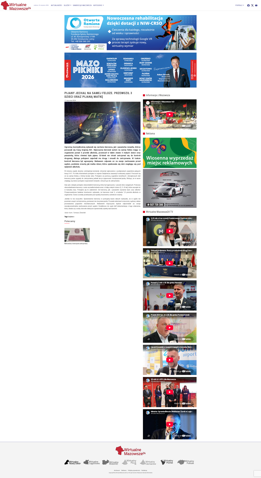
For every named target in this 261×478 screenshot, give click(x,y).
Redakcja (144, 470)
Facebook (248, 5)
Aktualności (56, 5)
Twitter (252, 5)
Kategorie (97, 5)
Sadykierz (71, 217)
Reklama (123, 470)
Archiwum (117, 470)
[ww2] (170, 153)
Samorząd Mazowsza (82, 5)
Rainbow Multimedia (147, 472)
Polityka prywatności (134, 470)
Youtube (256, 5)
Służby (67, 5)
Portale (239, 5)
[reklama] (170, 188)
